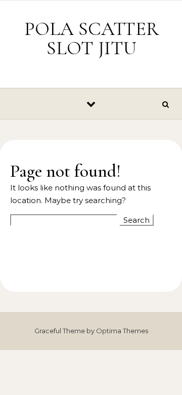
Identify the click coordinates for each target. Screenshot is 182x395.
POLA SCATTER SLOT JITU (91, 38)
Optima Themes (122, 331)
